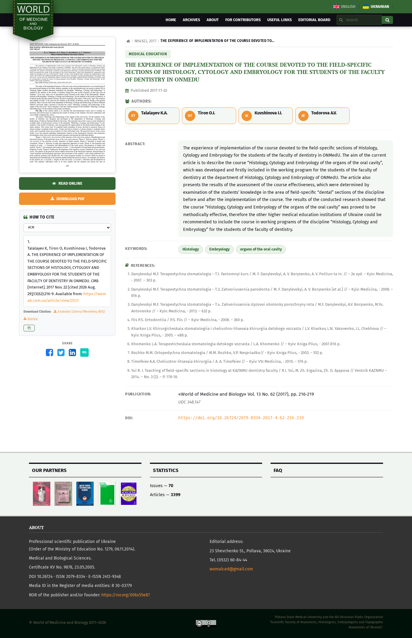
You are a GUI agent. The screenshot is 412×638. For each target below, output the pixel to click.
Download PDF (70, 112)
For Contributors (243, 20)
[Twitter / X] (61, 352)
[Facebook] (49, 352)
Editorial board (314, 20)
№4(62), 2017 (145, 41)
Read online (70, 98)
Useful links (279, 20)
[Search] (387, 20)
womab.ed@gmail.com (231, 569)
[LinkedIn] (72, 352)
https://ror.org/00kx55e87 (125, 595)
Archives (191, 20)
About (213, 20)
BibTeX (33, 319)
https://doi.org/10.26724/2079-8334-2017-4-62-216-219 (241, 417)
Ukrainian (380, 7)
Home (171, 20)
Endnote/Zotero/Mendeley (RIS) (81, 312)
